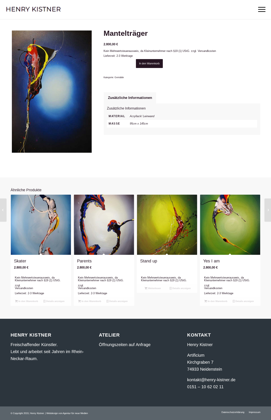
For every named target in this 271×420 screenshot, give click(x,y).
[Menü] (260, 9)
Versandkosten (207, 51)
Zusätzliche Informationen (130, 98)
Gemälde (119, 77)
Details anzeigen (55, 301)
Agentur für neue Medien (75, 413)
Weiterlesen (154, 288)
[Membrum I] (267, 210)
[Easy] (3, 210)
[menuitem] (232, 412)
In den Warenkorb (149, 63)
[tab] (130, 97)
